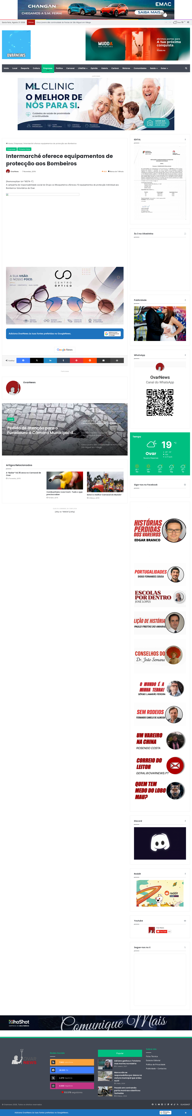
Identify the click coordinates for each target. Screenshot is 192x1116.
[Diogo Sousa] (160, 574)
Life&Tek (82, 68)
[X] (37, 360)
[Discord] (160, 843)
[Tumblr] (63, 360)
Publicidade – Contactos (156, 1068)
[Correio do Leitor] (160, 765)
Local (14, 68)
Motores (126, 68)
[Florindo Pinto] (160, 790)
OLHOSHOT (185, 1104)
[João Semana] (160, 656)
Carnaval (70, 68)
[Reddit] (90, 360)
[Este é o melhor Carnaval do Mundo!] (105, 482)
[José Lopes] (160, 598)
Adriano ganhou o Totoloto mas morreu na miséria (127, 1062)
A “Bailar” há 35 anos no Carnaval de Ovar (23, 474)
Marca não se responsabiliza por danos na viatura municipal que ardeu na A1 (128, 1076)
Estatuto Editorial (153, 1060)
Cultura (36, 68)
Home (10, 143)
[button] (96, 1112)
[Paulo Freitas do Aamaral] (160, 623)
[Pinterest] (76, 360)
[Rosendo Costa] (160, 740)
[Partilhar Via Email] (103, 360)
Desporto (25, 68)
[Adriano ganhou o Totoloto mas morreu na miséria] (105, 1064)
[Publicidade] (160, 340)
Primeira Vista (24, 149)
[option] (65, 429)
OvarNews (15, 171)
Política (59, 68)
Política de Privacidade (155, 1064)
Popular (120, 1053)
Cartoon (115, 68)
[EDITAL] (160, 183)
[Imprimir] (117, 360)
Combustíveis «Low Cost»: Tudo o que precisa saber (64, 493)
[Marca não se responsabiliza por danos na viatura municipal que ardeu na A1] (105, 1076)
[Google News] (64, 350)
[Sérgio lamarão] (160, 688)
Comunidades (140, 68)
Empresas (47, 68)
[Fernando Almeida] (160, 714)
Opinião (94, 68)
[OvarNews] (16, 44)
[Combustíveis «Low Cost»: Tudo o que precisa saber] (64, 480)
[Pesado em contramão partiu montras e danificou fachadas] (105, 1091)
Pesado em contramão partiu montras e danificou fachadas (127, 1090)
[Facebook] (23, 360)
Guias (163, 68)
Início (6, 68)
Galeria (104, 68)
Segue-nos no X (142, 947)
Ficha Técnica (152, 1056)
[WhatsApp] (160, 392)
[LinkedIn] (50, 360)
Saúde (153, 68)
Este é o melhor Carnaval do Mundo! (104, 494)
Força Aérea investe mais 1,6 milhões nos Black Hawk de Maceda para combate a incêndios (73, 22)
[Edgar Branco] (160, 532)
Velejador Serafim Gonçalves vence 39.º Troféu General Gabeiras (36, 430)
